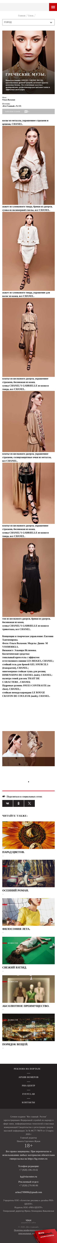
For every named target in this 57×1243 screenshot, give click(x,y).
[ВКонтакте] (7, 803)
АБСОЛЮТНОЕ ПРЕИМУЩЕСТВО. (25, 1006)
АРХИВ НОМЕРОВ (28, 1077)
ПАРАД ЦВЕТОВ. (13, 852)
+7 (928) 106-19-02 (28, 1170)
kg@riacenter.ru (28, 1176)
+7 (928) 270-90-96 (28, 1185)
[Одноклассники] (18, 803)
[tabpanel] (28, 750)
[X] (29, 803)
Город (8, 22)
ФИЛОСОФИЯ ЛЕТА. (16, 928)
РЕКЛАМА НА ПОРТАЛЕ (27, 1069)
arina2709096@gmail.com (28, 1192)
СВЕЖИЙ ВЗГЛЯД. (14, 967)
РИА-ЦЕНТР (28, 1086)
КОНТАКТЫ (28, 1102)
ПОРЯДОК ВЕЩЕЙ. (15, 1044)
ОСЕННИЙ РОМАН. (15, 890)
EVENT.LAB (28, 1094)
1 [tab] (28, 781)
